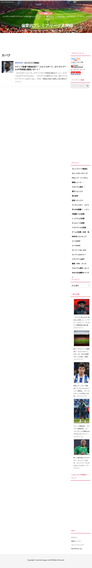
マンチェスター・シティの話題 (80, 210)
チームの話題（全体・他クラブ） (80, 232)
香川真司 (75, 196)
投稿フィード (76, 541)
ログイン (74, 537)
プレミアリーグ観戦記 (31, 63)
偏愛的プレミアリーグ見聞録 (47, 25)
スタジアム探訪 (77, 187)
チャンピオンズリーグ (80, 173)
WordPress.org (76, 548)
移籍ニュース (76, 182)
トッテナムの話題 (78, 218)
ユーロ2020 (76, 241)
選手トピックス (77, 191)
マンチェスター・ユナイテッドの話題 (80, 205)
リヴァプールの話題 (79, 227)
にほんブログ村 (77, 62)
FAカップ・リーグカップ (80, 178)
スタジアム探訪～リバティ (80, 273)
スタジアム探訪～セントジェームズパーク (80, 268)
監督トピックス (77, 200)
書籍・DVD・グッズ (79, 263)
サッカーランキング (78, 70)
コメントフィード (77, 545)
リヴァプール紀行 (78, 259)
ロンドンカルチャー (79, 254)
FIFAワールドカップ (79, 236)
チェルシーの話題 (78, 223)
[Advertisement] (80, 124)
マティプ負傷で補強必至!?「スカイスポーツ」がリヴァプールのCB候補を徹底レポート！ (40, 68)
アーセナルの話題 (78, 214)
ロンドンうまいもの (79, 250)
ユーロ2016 (76, 245)
